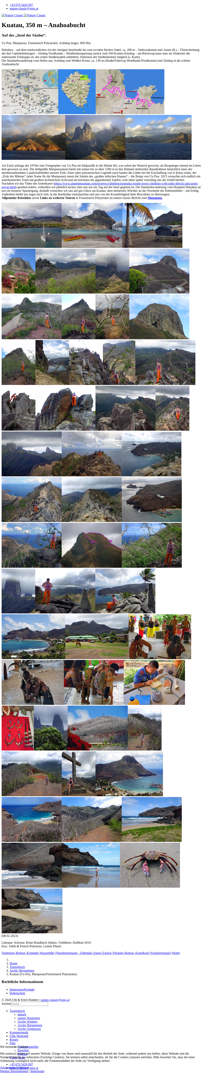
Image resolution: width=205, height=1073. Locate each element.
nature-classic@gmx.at (24, 8)
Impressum (37, 1071)
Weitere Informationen (14, 1071)
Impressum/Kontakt (22, 989)
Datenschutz (17, 993)
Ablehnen (22, 1067)
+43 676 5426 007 (21, 5)
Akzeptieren (7, 1067)
